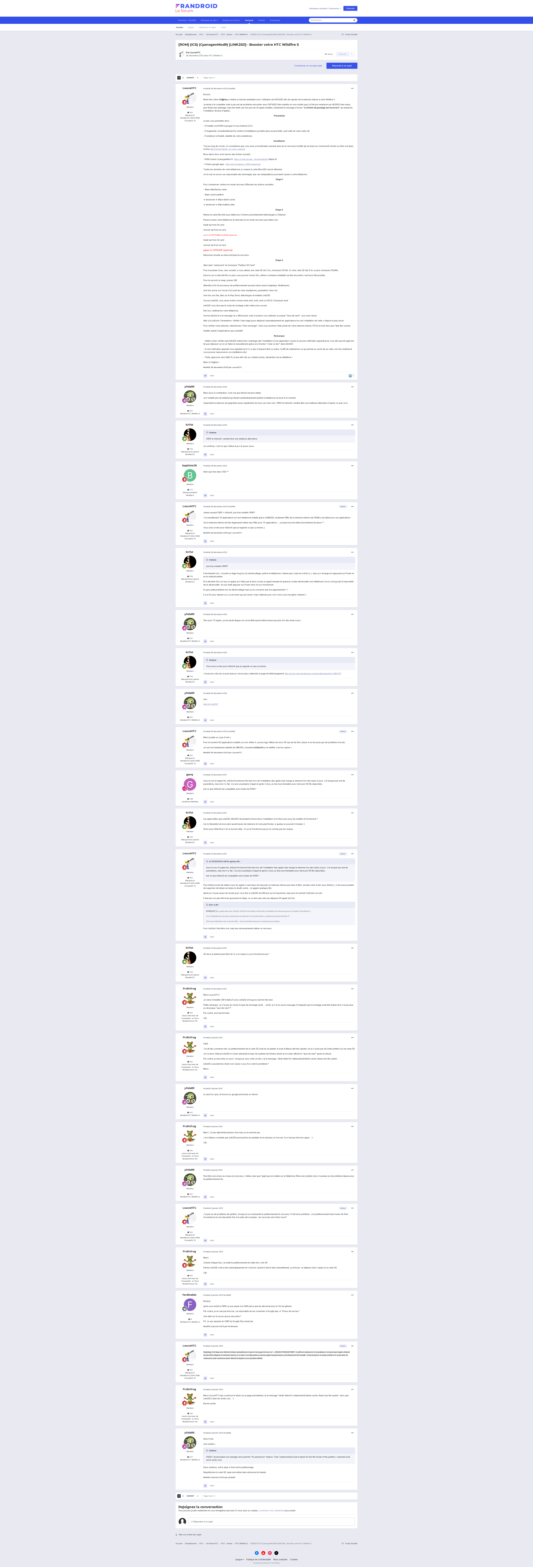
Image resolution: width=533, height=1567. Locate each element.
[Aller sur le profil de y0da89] (190, 396)
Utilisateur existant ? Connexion (324, 8)
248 (191, 799)
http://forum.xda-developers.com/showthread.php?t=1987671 (313, 673)
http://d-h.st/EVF (210, 704)
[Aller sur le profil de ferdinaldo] (190, 1304)
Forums (179, 27)
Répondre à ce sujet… (203, 1521)
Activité (261, 20)
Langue (239, 1559)
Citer (212, 375)
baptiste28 (189, 465)
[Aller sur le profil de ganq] (190, 784)
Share (329, 54)
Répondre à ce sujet (342, 65)
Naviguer (249, 20)
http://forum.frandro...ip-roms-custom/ (227, 149)
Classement (275, 20)
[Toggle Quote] (207, 432)
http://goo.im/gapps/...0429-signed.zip (243, 164)
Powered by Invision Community (266, 1563)
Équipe (191, 27)
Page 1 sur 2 (208, 78)
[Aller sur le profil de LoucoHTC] (181, 54)
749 (191, 449)
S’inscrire (350, 8)
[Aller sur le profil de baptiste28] (190, 475)
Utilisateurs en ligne (207, 27)
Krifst (189, 424)
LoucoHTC (195, 52)
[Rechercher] (354, 20)
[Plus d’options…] (352, 88)
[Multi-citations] (205, 376)
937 (191, 411)
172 (191, 490)
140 (191, 1013)
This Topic (343, 20)
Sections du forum (231, 20)
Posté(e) (215, 88)
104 (191, 112)
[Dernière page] (198, 78)
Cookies (294, 1559)
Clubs (223, 27)
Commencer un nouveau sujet (308, 65)
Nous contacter (280, 1559)
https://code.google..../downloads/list (251, 159)
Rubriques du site (209, 20)
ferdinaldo (189, 1294)
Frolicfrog (189, 988)
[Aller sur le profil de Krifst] (190, 434)
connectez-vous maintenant (271, 1510)
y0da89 (189, 386)
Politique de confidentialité (258, 1559)
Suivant (190, 78)
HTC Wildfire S (215, 55)
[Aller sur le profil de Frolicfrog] (190, 998)
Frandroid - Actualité (187, 20)
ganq (189, 774)
